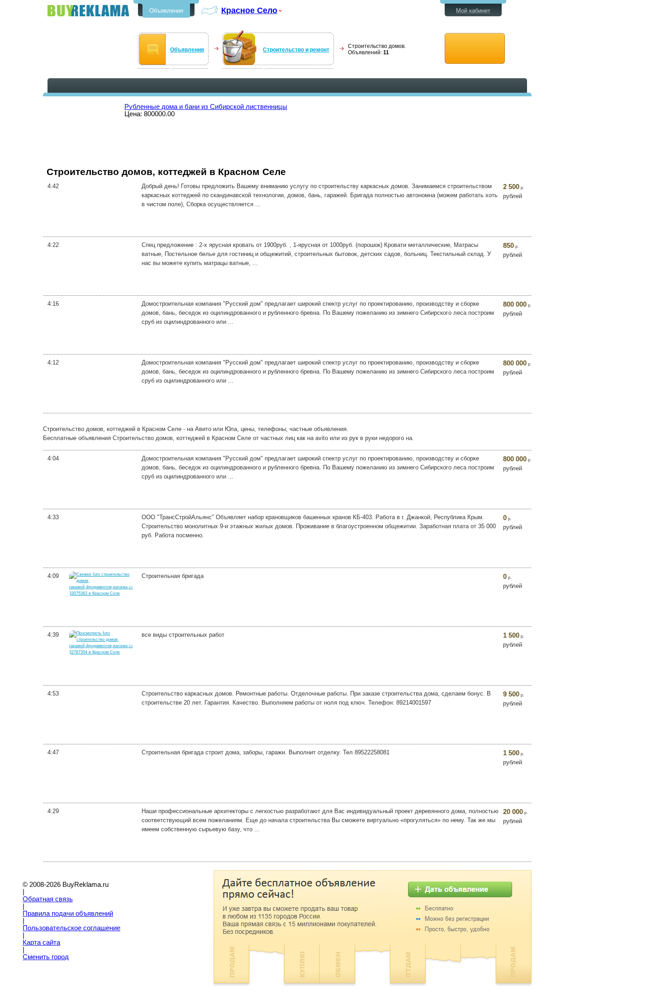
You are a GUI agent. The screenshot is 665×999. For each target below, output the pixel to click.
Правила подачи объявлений (68, 913)
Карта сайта (41, 942)
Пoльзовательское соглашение (71, 928)
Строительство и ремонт (296, 50)
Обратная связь (48, 899)
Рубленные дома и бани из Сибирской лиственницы (205, 106)
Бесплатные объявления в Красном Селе (88, 10)
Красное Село (249, 10)
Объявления (166, 10)
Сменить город (46, 957)
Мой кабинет (473, 10)
